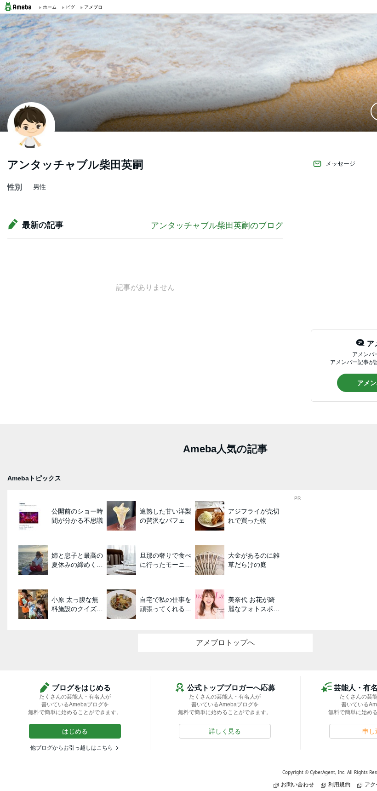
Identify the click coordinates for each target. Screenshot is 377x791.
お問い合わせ (297, 784)
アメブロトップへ (225, 643)
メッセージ (340, 163)
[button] (75, 731)
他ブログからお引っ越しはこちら (71, 748)
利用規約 (339, 784)
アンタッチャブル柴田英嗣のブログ (217, 225)
